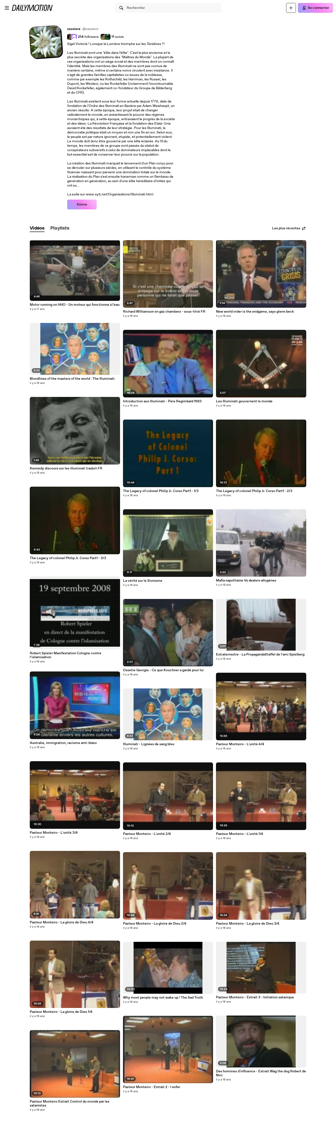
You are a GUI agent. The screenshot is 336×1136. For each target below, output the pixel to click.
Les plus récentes (286, 228)
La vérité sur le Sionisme (142, 581)
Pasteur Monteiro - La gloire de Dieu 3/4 (247, 924)
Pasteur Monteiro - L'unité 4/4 (240, 744)
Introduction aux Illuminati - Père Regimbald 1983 (162, 401)
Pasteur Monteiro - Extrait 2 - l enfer (151, 1087)
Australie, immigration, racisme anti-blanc (63, 743)
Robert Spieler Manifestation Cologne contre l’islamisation (65, 655)
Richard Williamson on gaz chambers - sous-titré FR (164, 312)
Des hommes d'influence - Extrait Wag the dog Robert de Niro (261, 1073)
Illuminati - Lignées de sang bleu (148, 744)
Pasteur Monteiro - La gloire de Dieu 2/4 (154, 924)
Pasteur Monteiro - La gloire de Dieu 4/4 (61, 922)
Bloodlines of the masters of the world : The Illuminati (72, 379)
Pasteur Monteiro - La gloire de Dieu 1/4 (61, 1012)
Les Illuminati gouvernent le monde (244, 401)
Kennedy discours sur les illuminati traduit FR (66, 468)
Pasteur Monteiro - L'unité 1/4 (239, 834)
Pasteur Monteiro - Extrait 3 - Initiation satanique (255, 997)
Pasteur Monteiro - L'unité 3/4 (54, 833)
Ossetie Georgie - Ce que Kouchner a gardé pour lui (163, 670)
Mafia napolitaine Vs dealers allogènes (246, 581)
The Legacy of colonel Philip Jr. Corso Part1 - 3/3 (68, 558)
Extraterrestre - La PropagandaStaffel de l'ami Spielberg (260, 654)
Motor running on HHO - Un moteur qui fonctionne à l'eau (75, 305)
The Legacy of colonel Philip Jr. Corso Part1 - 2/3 (254, 491)
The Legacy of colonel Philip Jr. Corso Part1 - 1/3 (161, 491)
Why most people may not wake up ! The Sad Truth (163, 998)
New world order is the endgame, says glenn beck (255, 312)
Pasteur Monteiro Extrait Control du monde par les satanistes (69, 1103)
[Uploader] (291, 8)
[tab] (37, 228)
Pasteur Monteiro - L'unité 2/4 (147, 834)
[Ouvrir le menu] (7, 8)
